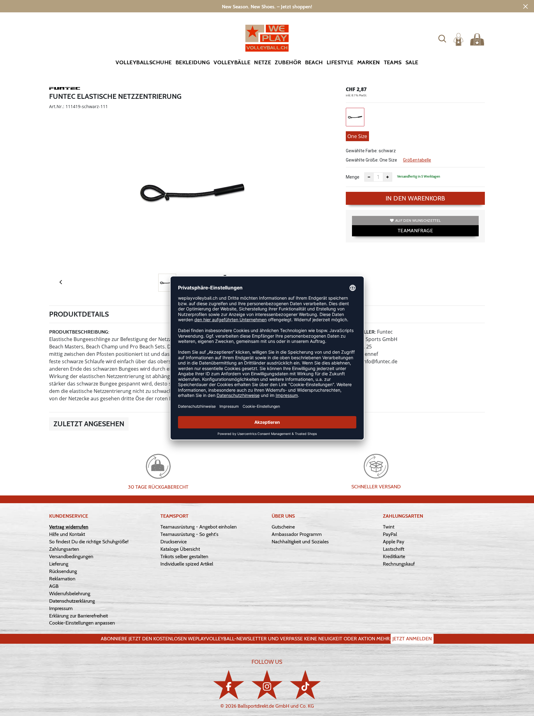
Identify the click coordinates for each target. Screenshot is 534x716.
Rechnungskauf (399, 564)
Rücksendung (63, 571)
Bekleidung (193, 62)
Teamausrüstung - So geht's (189, 534)
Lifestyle (340, 62)
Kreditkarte (394, 556)
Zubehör (288, 62)
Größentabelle (417, 160)
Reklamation (62, 579)
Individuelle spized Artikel (186, 564)
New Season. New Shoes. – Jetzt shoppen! (267, 7)
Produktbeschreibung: (79, 332)
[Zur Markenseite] (64, 89)
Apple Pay (393, 542)
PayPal (390, 534)
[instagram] (267, 684)
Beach (314, 62)
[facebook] (228, 684)
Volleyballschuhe (144, 62)
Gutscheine (283, 527)
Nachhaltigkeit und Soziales (300, 542)
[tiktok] (305, 684)
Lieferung (58, 564)
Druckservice (173, 542)
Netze (262, 62)
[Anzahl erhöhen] (387, 177)
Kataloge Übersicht (180, 549)
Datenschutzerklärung (72, 601)
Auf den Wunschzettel (418, 220)
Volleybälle (232, 62)
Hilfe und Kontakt (67, 534)
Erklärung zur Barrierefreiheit (78, 616)
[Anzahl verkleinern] (369, 177)
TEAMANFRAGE (415, 231)
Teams (393, 62)
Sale (411, 62)
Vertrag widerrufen (68, 527)
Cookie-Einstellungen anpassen (82, 623)
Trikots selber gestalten (184, 556)
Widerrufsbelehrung (69, 593)
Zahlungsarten (64, 549)
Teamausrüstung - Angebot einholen (198, 527)
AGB (54, 586)
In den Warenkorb (415, 198)
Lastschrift (393, 549)
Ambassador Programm (297, 534)
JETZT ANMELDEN (412, 639)
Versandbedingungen (71, 556)
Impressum (61, 608)
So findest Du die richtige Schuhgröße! (89, 542)
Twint (388, 527)
